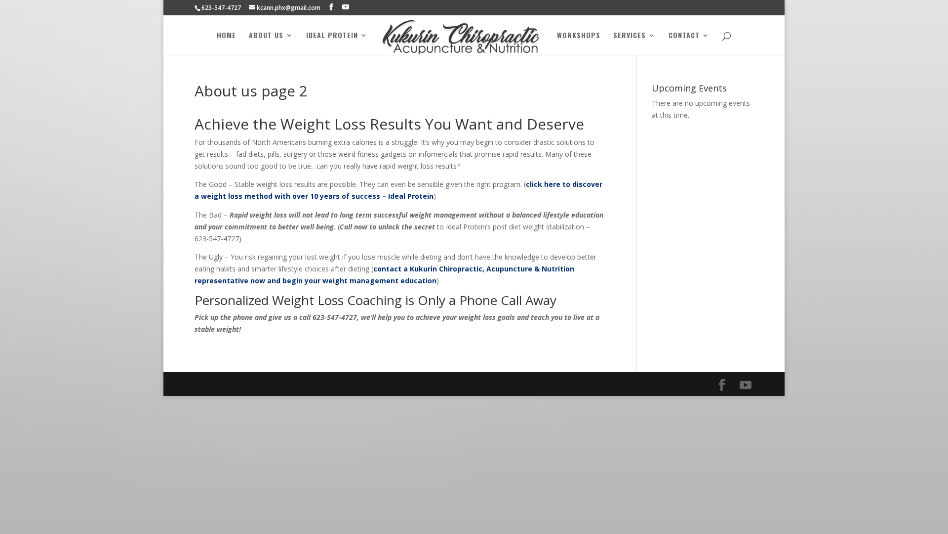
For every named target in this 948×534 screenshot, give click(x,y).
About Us (266, 36)
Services (629, 36)
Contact (684, 36)
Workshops (578, 36)
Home (226, 36)
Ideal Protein (332, 36)
